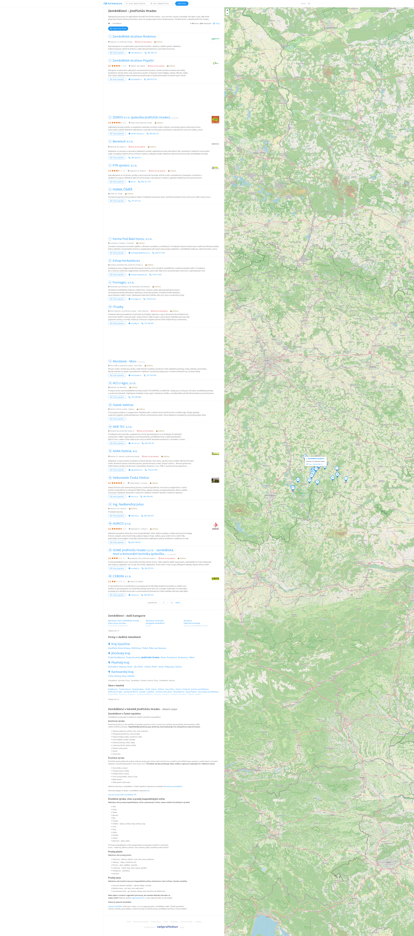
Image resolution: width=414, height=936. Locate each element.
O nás (165, 921)
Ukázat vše (112, 631)
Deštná (161, 689)
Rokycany (169, 666)
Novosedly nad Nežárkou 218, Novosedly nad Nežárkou (130, 287)
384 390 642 (148, 496)
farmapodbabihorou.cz (140, 253)
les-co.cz (134, 496)
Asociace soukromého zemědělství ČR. (122, 795)
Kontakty (174, 921)
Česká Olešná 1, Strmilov (138, 483)
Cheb (110, 676)
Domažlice (113, 666)
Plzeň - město (144, 666)
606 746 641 (149, 516)
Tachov (178, 666)
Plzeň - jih (132, 666)
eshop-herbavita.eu (139, 274)
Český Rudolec (138, 689)
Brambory (188, 620)
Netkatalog (115, 3)
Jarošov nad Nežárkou (200, 689)
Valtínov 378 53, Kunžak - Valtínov (122, 409)
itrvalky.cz (135, 323)
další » (177, 602)
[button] (316, 469)
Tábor (192, 657)
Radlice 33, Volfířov (136, 582)
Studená (165, 694)
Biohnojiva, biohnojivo (155, 620)
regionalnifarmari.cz (138, 898)
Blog (182, 927)
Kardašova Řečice (131, 692)
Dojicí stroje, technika (117, 623)
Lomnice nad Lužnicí (164, 692)
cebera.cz (135, 595)
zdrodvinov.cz (136, 53)
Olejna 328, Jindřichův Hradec (141, 123)
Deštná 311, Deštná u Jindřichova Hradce (125, 456)
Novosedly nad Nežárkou (208, 692)
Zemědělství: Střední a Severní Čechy (144, 680)
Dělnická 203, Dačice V (118, 147)
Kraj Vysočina (120, 644)
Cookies (198, 921)
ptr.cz (133, 181)
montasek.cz (136, 375)
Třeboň (191, 694)
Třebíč (145, 648)
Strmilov (157, 694)
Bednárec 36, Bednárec (118, 387)
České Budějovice (116, 657)
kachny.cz (135, 516)
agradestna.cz (137, 470)
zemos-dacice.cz (137, 133)
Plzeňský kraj (120, 662)
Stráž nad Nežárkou (145, 694)
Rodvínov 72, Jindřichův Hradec (121, 42)
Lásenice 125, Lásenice (118, 509)
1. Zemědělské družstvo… (315, 458)
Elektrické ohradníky (192, 623)
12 (172, 602)
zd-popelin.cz (136, 79)
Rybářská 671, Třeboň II (139, 529)
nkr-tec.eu (135, 443)
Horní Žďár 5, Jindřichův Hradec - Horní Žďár (126, 366)
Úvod (128, 921)
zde (148, 790)
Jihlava (127, 648)
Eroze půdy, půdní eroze (118, 626)
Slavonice (132, 694)
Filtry (218, 23)
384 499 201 (149, 595)
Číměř (147, 689)
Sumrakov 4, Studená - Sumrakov (122, 243)
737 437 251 (136, 201)
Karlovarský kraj (122, 672)
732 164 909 (151, 375)
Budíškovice (113, 689)
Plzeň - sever (158, 666)
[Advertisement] (164, 98)
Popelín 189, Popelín (138, 66)
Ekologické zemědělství (155, 623)
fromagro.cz (136, 299)
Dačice (154, 689)
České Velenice (125, 689)
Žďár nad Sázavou (157, 648)
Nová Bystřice (178, 692)
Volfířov (198, 694)
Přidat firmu (156, 921)
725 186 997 (149, 323)
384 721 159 (146, 181)
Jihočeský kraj (120, 653)
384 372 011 (149, 568)
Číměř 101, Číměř (116, 194)
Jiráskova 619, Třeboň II (138, 171)
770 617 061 (157, 274)
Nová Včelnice (191, 692)
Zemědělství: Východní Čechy (119, 680)
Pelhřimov (136, 648)
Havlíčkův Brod (115, 648)
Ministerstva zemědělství (173, 786)
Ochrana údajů (186, 921)
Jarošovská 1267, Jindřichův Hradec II (143, 558)
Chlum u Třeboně (183, 689)
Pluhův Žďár (113, 694)
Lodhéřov (150, 692)
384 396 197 (152, 53)
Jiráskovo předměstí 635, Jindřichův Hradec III (126, 265)
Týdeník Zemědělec (115, 906)
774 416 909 (152, 470)
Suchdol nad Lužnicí (178, 694)
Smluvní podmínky (140, 921)
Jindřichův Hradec (150, 657)
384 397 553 (152, 79)
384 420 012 (136, 157)
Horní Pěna (169, 689)
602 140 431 (136, 542)
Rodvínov (123, 694)
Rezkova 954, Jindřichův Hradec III (122, 431)
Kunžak (142, 692)
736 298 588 (136, 397)
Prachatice (172, 657)
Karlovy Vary (120, 676)
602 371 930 (160, 253)
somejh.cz (135, 568)
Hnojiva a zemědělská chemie (196, 626)
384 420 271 (154, 133)
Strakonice (183, 657)
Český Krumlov (133, 657)
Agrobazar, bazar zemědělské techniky (123, 620)
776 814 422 (151, 299)
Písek (163, 657)
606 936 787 (149, 443)
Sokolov (131, 676)
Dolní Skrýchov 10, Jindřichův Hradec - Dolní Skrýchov (129, 311)
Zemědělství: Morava (167, 680)
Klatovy (122, 666)
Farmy (148, 626)
